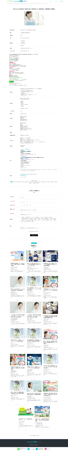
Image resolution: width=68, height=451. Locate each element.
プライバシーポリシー (32, 231)
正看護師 (35, 218)
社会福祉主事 (50, 217)
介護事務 (32, 221)
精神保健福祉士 (46, 218)
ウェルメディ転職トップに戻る (34, 435)
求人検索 (13, 3)
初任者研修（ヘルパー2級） (39, 217)
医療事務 (29, 221)
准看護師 (39, 218)
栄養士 (22, 221)
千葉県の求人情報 (17, 3)
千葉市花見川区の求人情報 (22, 3)
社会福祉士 (45, 217)
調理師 (26, 221)
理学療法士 (54, 218)
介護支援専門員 (30, 218)
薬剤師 (51, 218)
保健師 (42, 218)
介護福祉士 (23, 217)
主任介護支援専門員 (24, 218)
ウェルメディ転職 (9, 3)
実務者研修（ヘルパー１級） (30, 217)
